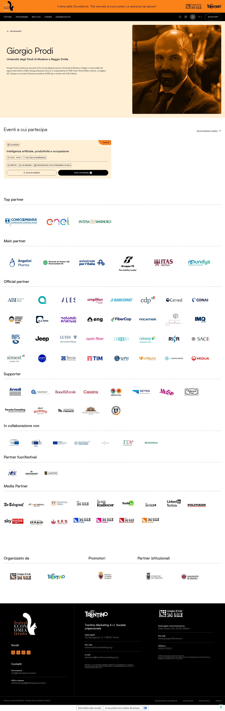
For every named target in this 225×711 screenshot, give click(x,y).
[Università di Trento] (190, 576)
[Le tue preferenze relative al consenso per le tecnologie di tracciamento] (221, 707)
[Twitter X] (28, 652)
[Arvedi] (15, 392)
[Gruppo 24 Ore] (20, 576)
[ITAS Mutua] (163, 263)
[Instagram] (13, 652)
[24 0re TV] (151, 502)
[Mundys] (199, 263)
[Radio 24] (128, 503)
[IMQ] (200, 319)
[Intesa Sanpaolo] (95, 221)
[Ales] (68, 300)
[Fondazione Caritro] (50, 473)
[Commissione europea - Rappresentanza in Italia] (37, 442)
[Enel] (58, 221)
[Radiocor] (105, 503)
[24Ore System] (151, 520)
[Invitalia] (105, 442)
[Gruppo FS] (127, 263)
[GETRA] (141, 392)
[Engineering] (95, 319)
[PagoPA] (121, 338)
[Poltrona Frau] (191, 392)
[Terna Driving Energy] (68, 358)
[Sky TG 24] (14, 519)
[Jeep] (42, 338)
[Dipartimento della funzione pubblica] (82, 442)
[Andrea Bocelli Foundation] (12, 473)
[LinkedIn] (23, 652)
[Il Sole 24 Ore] (82, 503)
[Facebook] (18, 652)
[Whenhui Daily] (59, 519)
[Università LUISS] (68, 338)
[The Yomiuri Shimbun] (37, 520)
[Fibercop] (121, 319)
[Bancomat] (121, 300)
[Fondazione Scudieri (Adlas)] (174, 319)
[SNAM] (42, 358)
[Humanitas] (151, 442)
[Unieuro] (148, 358)
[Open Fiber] (95, 338)
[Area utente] (185, 16)
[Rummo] (40, 410)
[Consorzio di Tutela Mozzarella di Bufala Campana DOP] (116, 392)
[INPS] (16, 338)
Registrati (213, 17)
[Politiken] (197, 503)
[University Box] (116, 410)
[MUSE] (166, 392)
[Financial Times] (59, 502)
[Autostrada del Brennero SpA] (56, 263)
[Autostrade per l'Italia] (92, 263)
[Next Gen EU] (59, 442)
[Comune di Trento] (154, 576)
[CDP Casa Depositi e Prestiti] (148, 300)
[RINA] (174, 338)
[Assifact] (40, 392)
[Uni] (121, 358)
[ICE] (128, 442)
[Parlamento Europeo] (14, 442)
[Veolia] (200, 358)
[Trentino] (56, 576)
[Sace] (200, 338)
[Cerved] (174, 300)
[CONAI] (200, 300)
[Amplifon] (95, 300)
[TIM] (95, 358)
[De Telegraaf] (14, 502)
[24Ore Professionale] (128, 520)
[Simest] (16, 358)
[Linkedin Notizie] (174, 503)
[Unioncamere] (174, 358)
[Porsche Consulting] (15, 410)
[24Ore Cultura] (105, 520)
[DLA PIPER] (42, 319)
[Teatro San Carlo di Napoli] (90, 410)
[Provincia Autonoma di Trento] (105, 576)
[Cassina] (90, 392)
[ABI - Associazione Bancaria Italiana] (16, 300)
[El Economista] (37, 503)
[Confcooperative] (21, 221)
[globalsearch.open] (180, 16)
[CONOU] (16, 319)
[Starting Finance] (65, 410)
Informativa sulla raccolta (89, 708)
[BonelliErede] (65, 392)
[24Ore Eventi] (82, 520)
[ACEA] (42, 300)
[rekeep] (148, 338)
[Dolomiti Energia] (68, 319)
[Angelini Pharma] (20, 263)
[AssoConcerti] (31, 473)
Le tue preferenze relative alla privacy (122, 708)
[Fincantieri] (148, 319)
